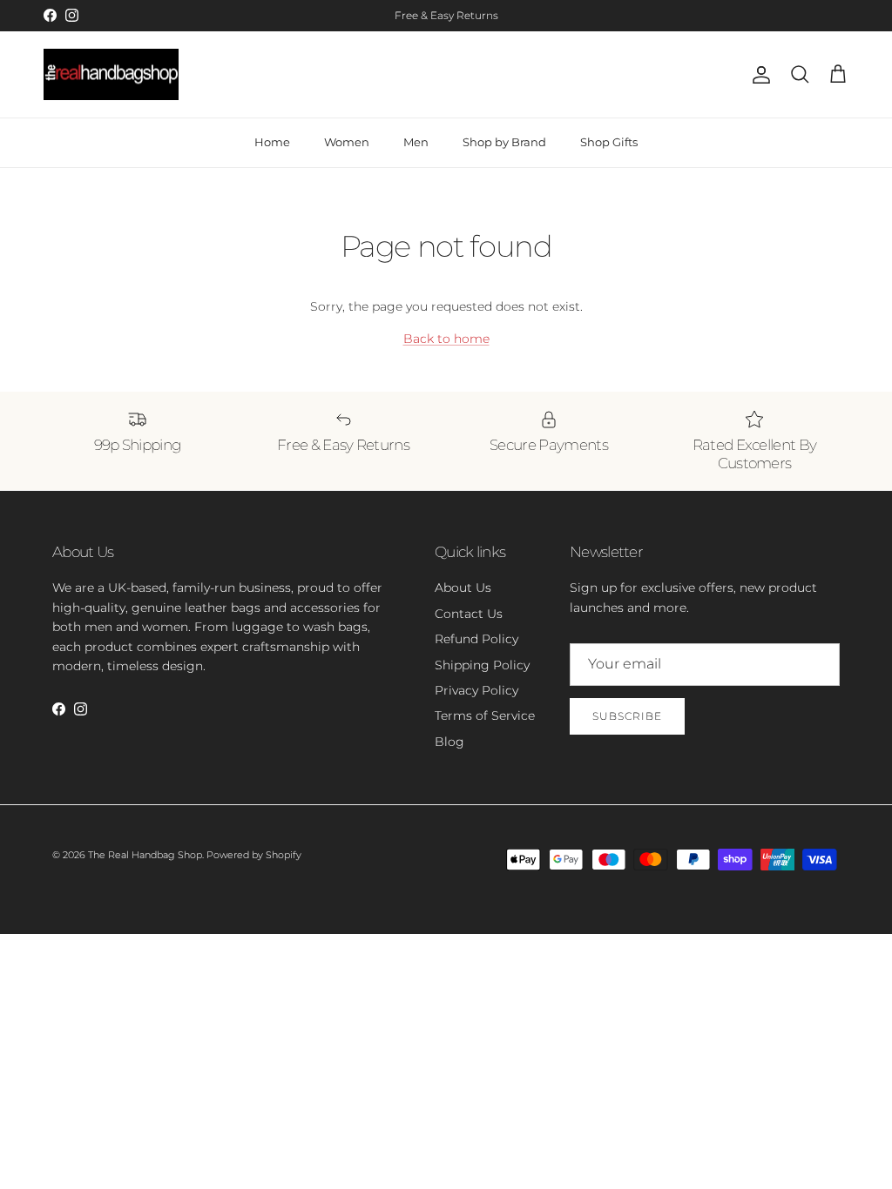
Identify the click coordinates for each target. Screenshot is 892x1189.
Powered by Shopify (253, 855)
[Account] (758, 74)
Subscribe (627, 715)
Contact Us (469, 613)
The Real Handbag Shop (145, 855)
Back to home (446, 338)
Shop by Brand (504, 142)
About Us (463, 587)
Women (346, 142)
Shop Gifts (609, 142)
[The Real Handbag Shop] (111, 75)
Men (416, 142)
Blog (449, 741)
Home (272, 142)
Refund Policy (476, 639)
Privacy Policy (476, 690)
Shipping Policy (482, 665)
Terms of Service (485, 715)
